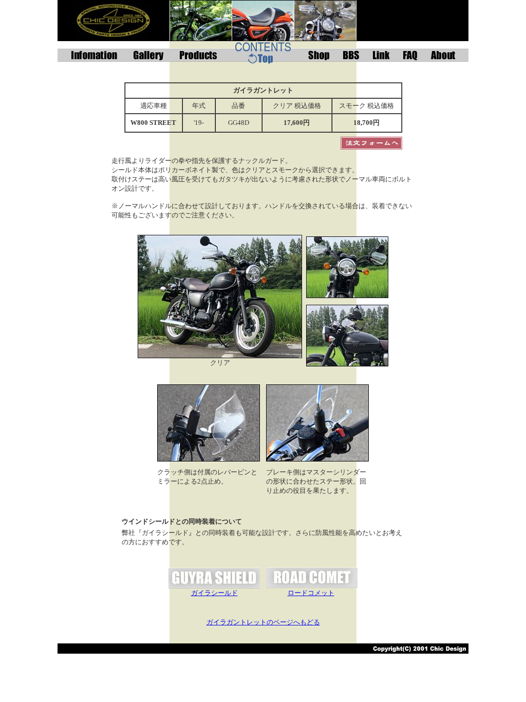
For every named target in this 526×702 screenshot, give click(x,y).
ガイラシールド (214, 593)
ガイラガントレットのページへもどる (263, 622)
